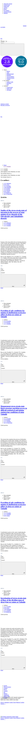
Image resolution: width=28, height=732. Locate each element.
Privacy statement (5, 702)
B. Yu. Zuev (6, 184)
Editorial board (10, 74)
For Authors (6, 10)
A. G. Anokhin (7, 166)
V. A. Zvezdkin (7, 186)
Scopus (5, 685)
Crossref (6, 691)
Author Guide (10, 82)
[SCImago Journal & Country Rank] (9, 716)
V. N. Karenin (7, 190)
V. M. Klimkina (7, 187)
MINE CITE (7, 696)
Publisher (9, 75)
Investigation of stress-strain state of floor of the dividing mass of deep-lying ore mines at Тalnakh (13, 600)
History (8, 71)
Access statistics (10, 76)
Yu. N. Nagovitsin (8, 194)
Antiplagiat (6, 695)
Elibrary (5, 693)
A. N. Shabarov (7, 183)
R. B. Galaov (7, 191)
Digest (5, 9)
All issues (9, 90)
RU (2, 38)
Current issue (7, 5)
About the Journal (8, 3)
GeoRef (5, 688)
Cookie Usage (12, 702)
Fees (8, 84)
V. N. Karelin (7, 188)
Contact (8, 79)
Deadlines (9, 83)
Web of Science (7, 687)
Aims (8, 72)
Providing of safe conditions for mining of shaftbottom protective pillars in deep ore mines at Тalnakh (13, 505)
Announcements (7, 11)
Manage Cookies (20, 702)
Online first (6, 6)
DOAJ (5, 689)
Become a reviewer (5, 105)
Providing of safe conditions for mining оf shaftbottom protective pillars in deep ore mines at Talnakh (13, 314)
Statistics (6, 13)
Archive (5, 7)
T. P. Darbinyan (7, 192)
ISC (4, 692)
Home (5, 165)
